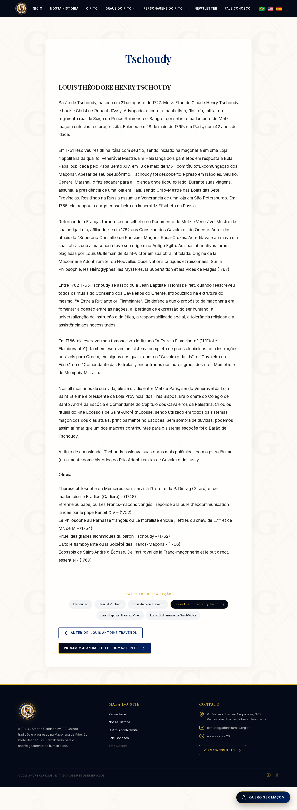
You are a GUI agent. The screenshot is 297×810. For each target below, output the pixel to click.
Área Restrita (118, 746)
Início (37, 8)
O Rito (92, 8)
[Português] (262, 9)
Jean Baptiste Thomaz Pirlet (120, 615)
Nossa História (64, 8)
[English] (270, 9)
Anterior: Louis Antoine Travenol (104, 632)
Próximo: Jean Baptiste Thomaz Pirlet (101, 648)
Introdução (80, 604)
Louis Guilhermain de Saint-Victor (173, 615)
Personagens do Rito (163, 8)
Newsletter (206, 8)
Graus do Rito (118, 8)
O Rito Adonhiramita (123, 730)
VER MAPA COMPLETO (219, 750)
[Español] (279, 9)
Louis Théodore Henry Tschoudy (199, 604)
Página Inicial (118, 714)
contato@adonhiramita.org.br (228, 728)
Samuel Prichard (110, 604)
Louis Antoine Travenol (148, 604)
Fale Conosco (238, 8)
